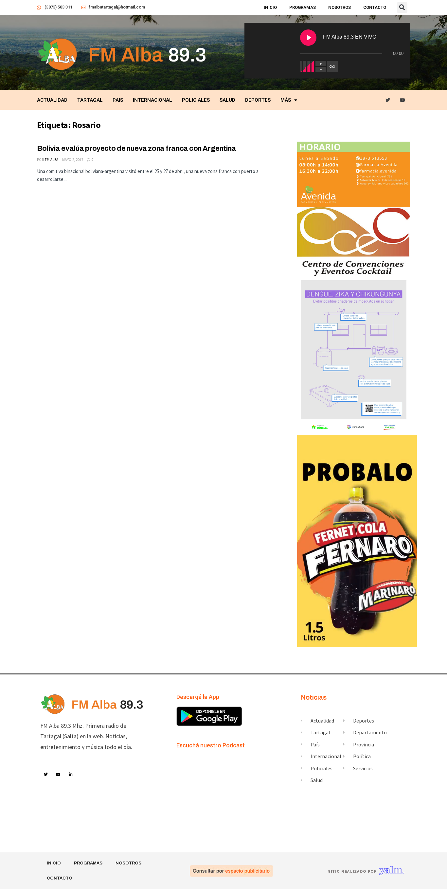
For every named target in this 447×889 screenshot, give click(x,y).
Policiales (196, 100)
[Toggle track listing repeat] (332, 66)
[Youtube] (402, 100)
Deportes (258, 100)
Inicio (270, 7)
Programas (302, 7)
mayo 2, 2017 (72, 159)
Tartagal (90, 100)
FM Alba (52, 159)
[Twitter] (388, 100)
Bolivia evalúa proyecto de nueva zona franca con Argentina (136, 148)
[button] (402, 7)
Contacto (374, 7)
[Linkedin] (71, 774)
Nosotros (339, 7)
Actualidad (52, 100)
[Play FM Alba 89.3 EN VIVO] (308, 37)
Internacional (152, 100)
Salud (227, 100)
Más (285, 100)
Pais (118, 100)
